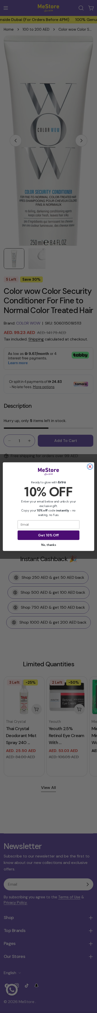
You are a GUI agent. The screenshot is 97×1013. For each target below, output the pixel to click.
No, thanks (48, 544)
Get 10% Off (48, 535)
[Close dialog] (90, 466)
